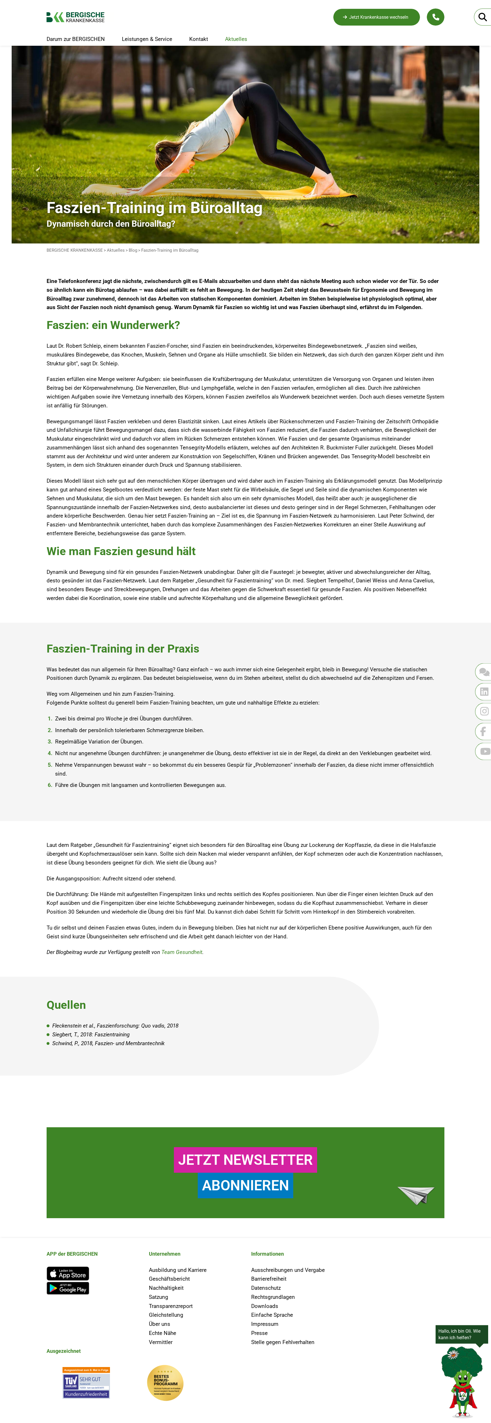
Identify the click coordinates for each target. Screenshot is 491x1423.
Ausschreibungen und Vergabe (288, 1270)
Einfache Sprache (272, 1315)
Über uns (159, 1324)
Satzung (158, 1297)
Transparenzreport (171, 1306)
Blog (133, 250)
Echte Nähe (162, 1333)
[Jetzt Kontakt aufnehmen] (435, 17)
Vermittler (160, 1342)
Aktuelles (236, 39)
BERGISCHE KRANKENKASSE (75, 250)
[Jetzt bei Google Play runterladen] (92, 1288)
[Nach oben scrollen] (19, 1082)
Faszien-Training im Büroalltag (169, 250)
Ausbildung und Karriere (178, 1270)
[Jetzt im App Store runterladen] (92, 1273)
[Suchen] (482, 17)
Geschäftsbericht (169, 1279)
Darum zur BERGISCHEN (76, 39)
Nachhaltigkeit (166, 1288)
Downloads (264, 1306)
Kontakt (198, 39)
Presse (259, 1333)
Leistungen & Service (147, 39)
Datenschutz (266, 1288)
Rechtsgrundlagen (273, 1297)
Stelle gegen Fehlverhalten (283, 1342)
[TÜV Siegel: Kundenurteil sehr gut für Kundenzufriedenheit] (86, 1384)
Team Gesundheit (181, 952)
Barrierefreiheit (268, 1279)
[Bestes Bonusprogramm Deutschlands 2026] (165, 1384)
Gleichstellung (166, 1315)
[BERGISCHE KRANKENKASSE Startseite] (80, 17)
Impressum (264, 1324)
